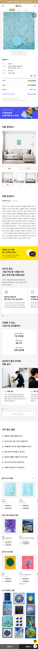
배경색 (28, 168)
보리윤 (10, 64)
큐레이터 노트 (6, 201)
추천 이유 (14, 201)
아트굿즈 (26, 10)
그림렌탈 (12, 10)
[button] (2, 315)
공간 (9, 168)
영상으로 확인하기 (17, 414)
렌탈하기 (29, 646)
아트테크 (19, 10)
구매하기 (10, 646)
